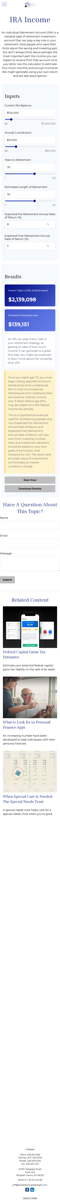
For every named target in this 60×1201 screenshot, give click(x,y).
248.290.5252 (33, 1154)
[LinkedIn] (32, 1190)
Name (4, 517)
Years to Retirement (18, 160)
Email (4, 535)
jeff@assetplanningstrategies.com (30, 1185)
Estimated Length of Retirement (26, 187)
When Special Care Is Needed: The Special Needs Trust (28, 799)
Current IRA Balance (18, 105)
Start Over (30, 480)
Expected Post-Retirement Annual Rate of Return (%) (27, 237)
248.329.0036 (34, 1161)
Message (6, 553)
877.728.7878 (35, 1157)
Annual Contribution (18, 132)
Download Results (30, 488)
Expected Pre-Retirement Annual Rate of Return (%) (30, 216)
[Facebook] (27, 1190)
